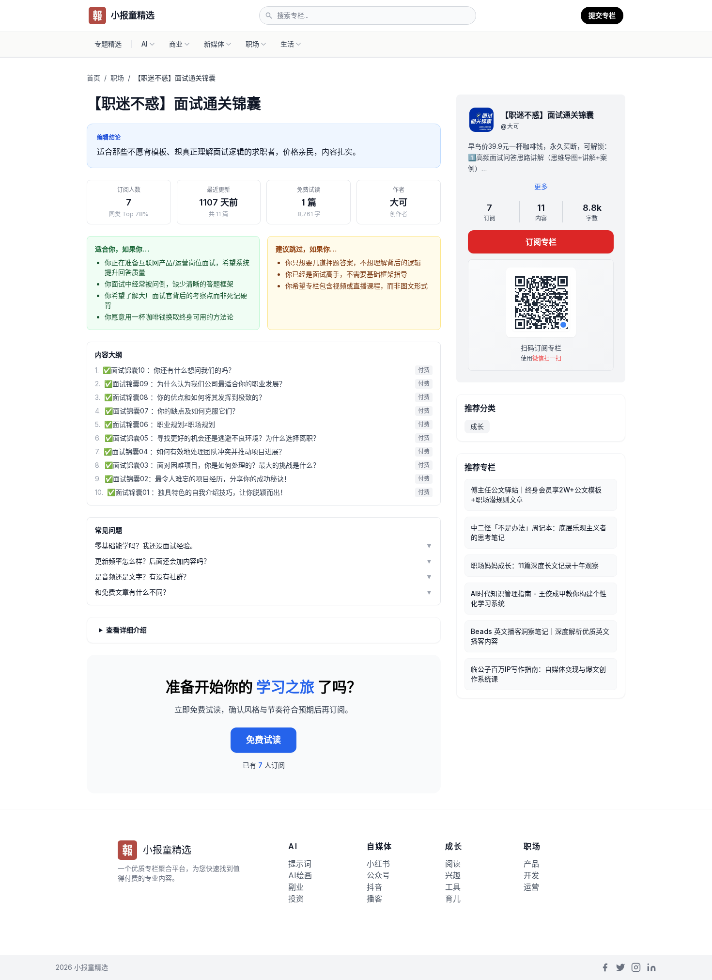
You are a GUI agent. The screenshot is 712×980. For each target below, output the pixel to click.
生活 (287, 44)
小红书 (378, 864)
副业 (296, 887)
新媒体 (214, 44)
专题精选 (108, 44)
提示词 (299, 864)
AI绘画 (300, 875)
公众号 (378, 875)
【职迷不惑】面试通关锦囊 (547, 115)
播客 (374, 898)
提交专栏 (602, 15)
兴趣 (453, 875)
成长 (477, 426)
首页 (93, 78)
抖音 (374, 887)
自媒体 (379, 846)
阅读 (453, 864)
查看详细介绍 (126, 630)
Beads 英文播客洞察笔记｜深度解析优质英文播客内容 (540, 636)
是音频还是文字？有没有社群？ (264, 576)
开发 (531, 875)
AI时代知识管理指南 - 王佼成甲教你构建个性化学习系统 (538, 598)
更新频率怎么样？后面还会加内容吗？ (264, 561)
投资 (296, 898)
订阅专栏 (540, 242)
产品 (531, 864)
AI (144, 44)
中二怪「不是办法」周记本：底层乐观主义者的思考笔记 (538, 532)
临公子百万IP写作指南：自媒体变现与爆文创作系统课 (538, 674)
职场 (252, 44)
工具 (453, 887)
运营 (531, 887)
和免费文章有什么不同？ (264, 592)
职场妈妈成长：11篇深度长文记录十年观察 (535, 565)
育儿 (453, 898)
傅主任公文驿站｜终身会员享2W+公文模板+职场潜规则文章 (536, 495)
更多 (540, 186)
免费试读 (263, 740)
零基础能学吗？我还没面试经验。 (264, 545)
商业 (176, 44)
